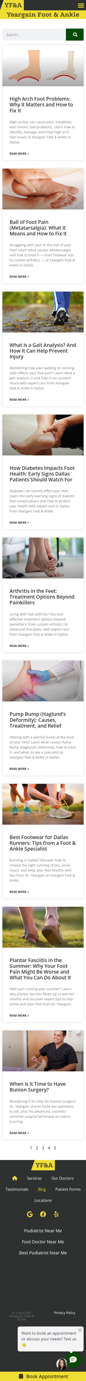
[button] (81, 5)
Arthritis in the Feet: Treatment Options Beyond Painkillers (42, 597)
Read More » (19, 153)
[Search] (75, 35)
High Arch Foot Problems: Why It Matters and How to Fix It (41, 104)
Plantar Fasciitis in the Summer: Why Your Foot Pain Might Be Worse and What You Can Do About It (40, 969)
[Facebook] (43, 1214)
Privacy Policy (64, 1312)
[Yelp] (56, 1214)
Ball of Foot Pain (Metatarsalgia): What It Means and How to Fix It (38, 228)
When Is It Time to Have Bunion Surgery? (38, 1086)
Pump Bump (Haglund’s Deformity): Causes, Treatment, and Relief (38, 720)
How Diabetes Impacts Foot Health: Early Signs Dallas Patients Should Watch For (42, 474)
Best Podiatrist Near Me (43, 1253)
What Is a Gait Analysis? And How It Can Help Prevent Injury (43, 351)
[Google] (30, 1214)
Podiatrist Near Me (43, 1231)
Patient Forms (68, 1189)
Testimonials (16, 1189)
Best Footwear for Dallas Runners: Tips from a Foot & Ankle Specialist (43, 843)
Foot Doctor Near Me (43, 1242)
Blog (42, 1189)
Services (34, 1178)
